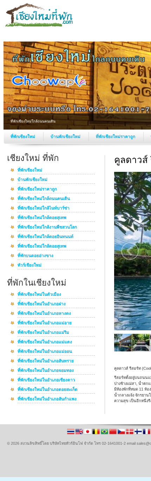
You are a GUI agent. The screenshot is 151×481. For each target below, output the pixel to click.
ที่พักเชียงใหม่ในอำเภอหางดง (44, 314)
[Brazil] (105, 433)
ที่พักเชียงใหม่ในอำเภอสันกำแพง (47, 399)
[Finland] (138, 433)
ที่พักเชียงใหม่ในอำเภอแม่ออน (45, 352)
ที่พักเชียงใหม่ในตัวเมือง (39, 295)
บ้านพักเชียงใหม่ (66, 136)
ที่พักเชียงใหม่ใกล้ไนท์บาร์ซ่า (44, 208)
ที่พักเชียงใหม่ (23, 136)
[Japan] (88, 433)
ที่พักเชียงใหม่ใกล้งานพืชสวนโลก (47, 227)
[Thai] (71, 433)
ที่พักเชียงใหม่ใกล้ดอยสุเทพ (42, 218)
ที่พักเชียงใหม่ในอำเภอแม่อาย (45, 323)
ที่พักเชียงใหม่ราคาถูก (116, 136)
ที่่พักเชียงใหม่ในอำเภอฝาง (42, 304)
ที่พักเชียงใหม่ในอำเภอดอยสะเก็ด (48, 390)
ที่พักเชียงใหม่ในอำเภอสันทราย (46, 361)
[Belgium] (96, 433)
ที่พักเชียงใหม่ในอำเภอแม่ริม (43, 333)
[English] (80, 433)
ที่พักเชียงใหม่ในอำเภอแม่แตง (45, 342)
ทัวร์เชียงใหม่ (29, 265)
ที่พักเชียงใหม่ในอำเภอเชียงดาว (46, 380)
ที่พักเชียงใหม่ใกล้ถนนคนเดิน (44, 199)
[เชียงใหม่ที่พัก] (40, 25)
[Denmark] (130, 433)
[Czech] (122, 433)
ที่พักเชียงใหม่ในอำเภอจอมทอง (46, 371)
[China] (113, 433)
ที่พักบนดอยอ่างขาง (35, 256)
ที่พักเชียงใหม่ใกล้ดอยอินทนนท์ (45, 237)
